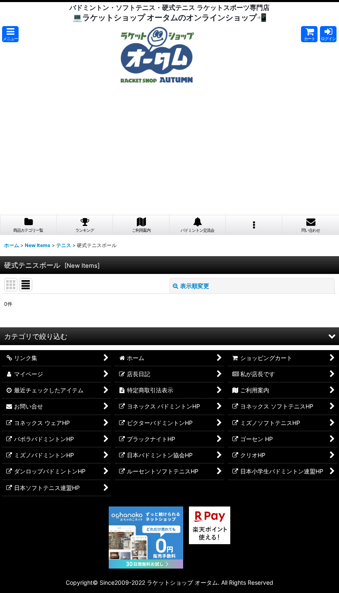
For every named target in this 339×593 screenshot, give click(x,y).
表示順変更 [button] (194, 285)
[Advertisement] (169, 153)
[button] (10, 34)
